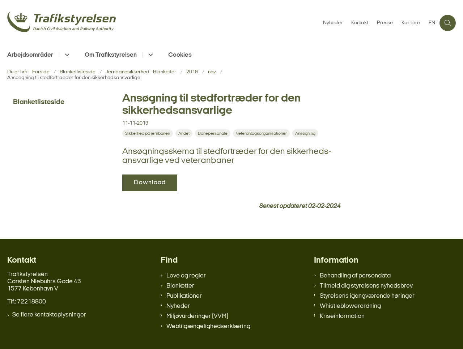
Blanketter (180, 286)
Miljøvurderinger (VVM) (197, 316)
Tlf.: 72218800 (26, 302)
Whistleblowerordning (350, 306)
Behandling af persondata (355, 276)
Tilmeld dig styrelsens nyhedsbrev (366, 286)
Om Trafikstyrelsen (111, 55)
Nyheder (178, 306)
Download (150, 183)
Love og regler (186, 276)
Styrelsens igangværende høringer (367, 296)
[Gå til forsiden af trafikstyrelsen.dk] (163, 23)
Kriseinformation (342, 316)
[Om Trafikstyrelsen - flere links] (150, 54)
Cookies (180, 55)
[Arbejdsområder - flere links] (66, 54)
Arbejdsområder (30, 55)
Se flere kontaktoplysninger (49, 315)
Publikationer (184, 296)
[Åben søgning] (447, 23)
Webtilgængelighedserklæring (208, 326)
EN (432, 23)
